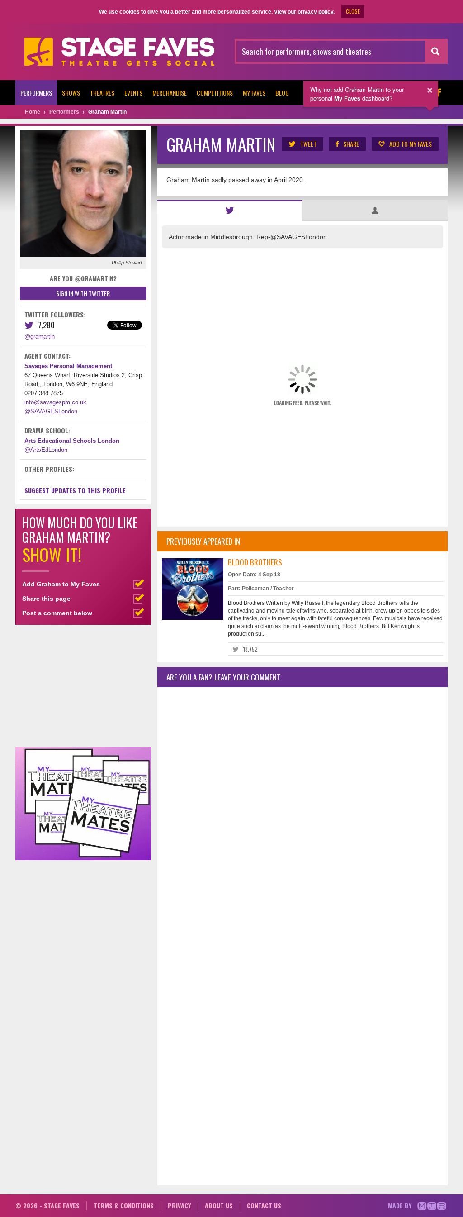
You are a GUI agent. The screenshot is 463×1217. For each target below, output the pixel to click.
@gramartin (39, 336)
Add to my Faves (410, 144)
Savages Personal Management (68, 366)
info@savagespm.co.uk (55, 402)
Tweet (308, 144)
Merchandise (169, 92)
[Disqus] (302, 814)
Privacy (179, 1205)
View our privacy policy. (304, 12)
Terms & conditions (124, 1205)
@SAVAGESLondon (50, 411)
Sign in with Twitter (83, 293)
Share (351, 144)
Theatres (102, 92)
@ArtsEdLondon (45, 449)
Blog (282, 92)
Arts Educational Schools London (71, 440)
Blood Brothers (255, 562)
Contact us (264, 1205)
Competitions (215, 92)
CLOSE (353, 11)
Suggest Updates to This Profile (75, 490)
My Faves (254, 92)
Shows (71, 92)
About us (219, 1205)
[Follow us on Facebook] (439, 92)
